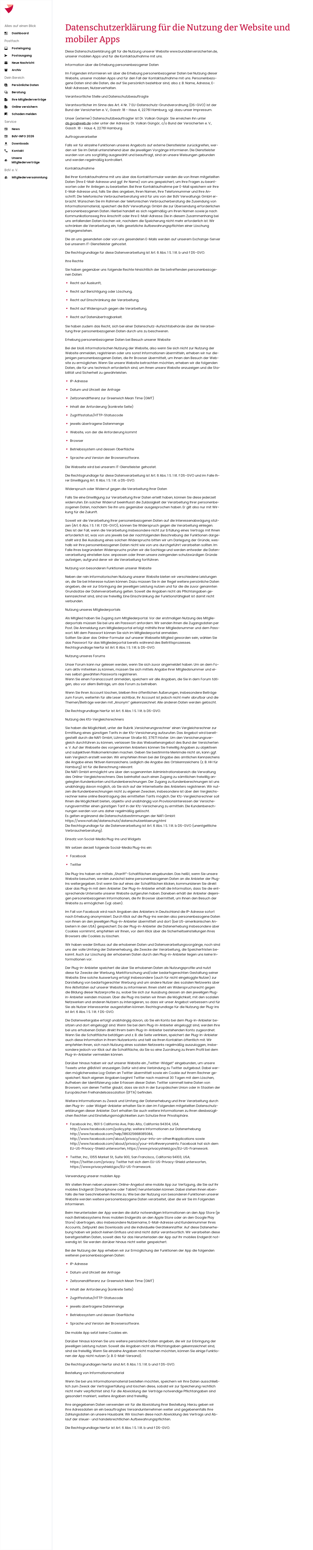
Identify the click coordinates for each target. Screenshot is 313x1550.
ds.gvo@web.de (78, 123)
